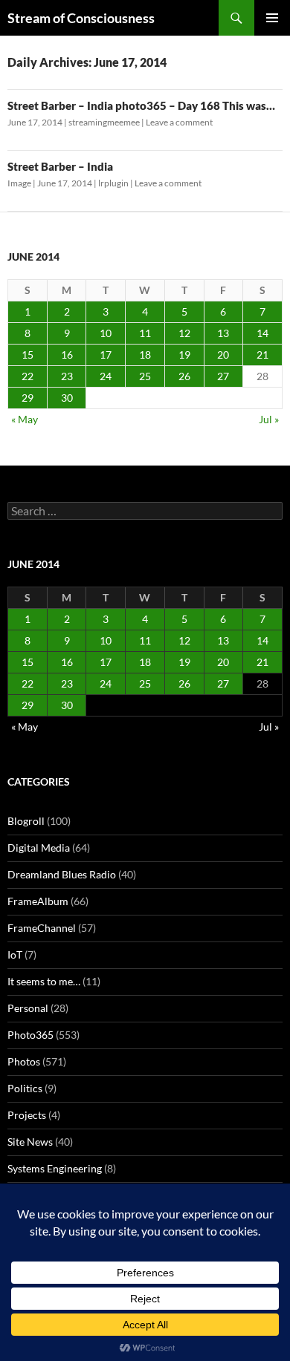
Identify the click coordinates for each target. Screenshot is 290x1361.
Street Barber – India (60, 166)
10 (106, 333)
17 (106, 354)
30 (67, 397)
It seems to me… (43, 981)
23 (67, 376)
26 (184, 376)
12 (184, 333)
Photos (23, 1061)
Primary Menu (272, 18)
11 (145, 333)
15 (27, 354)
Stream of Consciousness (81, 18)
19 (184, 354)
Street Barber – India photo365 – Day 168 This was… (141, 105)
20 (223, 354)
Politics (24, 1088)
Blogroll (26, 821)
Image (19, 183)
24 (106, 376)
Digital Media (38, 847)
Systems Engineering (54, 1168)
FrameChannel (41, 927)
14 (262, 333)
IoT (14, 954)
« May (24, 419)
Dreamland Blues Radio (61, 874)
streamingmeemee (104, 122)
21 (262, 354)
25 (145, 376)
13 (223, 333)
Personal (27, 1008)
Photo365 (30, 1034)
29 (27, 397)
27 (223, 376)
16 (67, 354)
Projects (26, 1115)
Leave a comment (179, 122)
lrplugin (113, 183)
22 (27, 376)
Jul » (269, 419)
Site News (30, 1141)
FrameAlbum (37, 901)
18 (145, 354)
